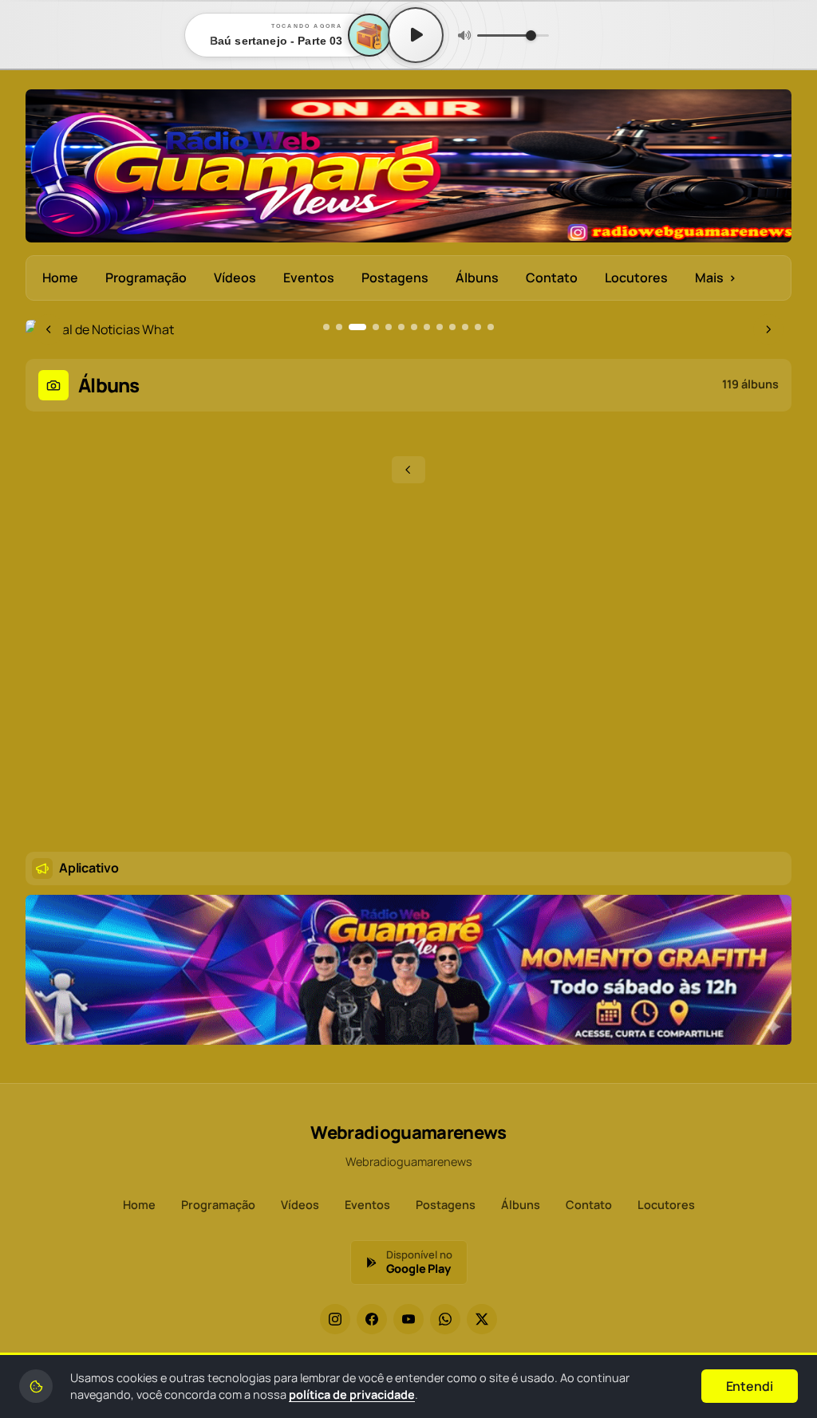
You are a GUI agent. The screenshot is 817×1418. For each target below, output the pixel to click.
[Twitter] (482, 1319)
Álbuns (477, 277)
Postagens (394, 277)
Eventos (308, 277)
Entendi (749, 1386)
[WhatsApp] (445, 1319)
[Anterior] (408, 469)
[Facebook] (372, 1319)
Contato (552, 277)
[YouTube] (408, 1319)
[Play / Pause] (416, 35)
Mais (715, 277)
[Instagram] (335, 1319)
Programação (146, 277)
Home (60, 277)
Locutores (636, 277)
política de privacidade (352, 1394)
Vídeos (235, 277)
